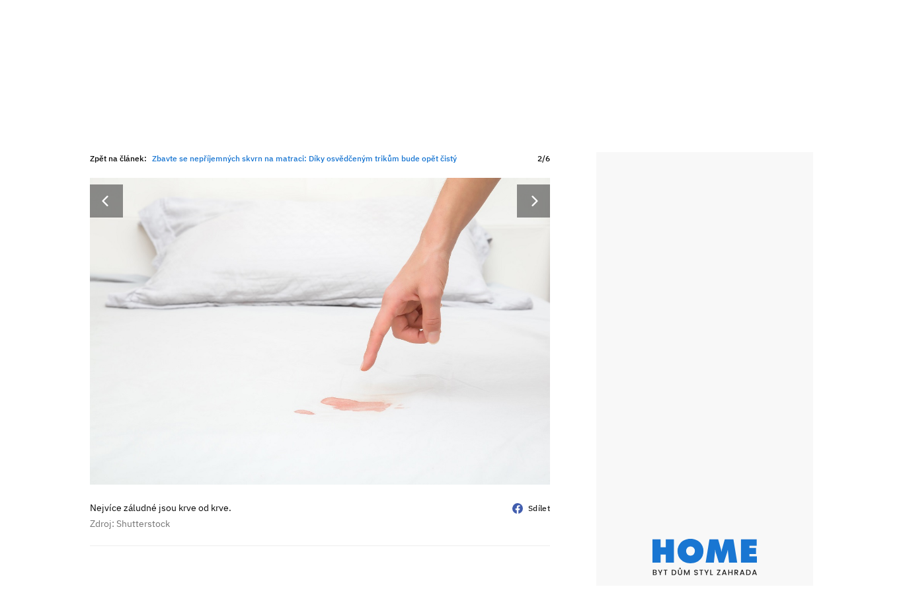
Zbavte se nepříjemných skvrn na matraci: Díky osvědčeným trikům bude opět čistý (304, 158)
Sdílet (539, 508)
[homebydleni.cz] (704, 557)
